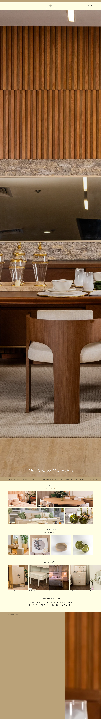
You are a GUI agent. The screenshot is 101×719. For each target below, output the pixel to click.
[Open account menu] (88, 5)
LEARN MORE (50, 608)
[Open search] (8, 5)
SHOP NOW (50, 473)
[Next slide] (91, 578)
